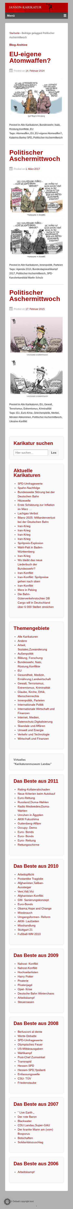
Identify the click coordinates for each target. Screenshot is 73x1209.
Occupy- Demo (27, 827)
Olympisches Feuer (30, 1044)
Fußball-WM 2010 (29, 934)
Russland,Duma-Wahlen (33, 802)
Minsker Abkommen (20, 417)
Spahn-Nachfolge (29, 487)
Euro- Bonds (26, 832)
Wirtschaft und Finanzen (33, 738)
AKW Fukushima (28, 819)
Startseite (14, 33)
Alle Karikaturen (29, 124)
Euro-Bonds (25, 904)
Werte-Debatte (27, 1036)
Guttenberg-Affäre (29, 823)
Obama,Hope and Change (35, 908)
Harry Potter (25, 976)
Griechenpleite (42, 413)
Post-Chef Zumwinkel (31, 1057)
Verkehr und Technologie (33, 734)
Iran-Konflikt (25, 572)
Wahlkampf (25, 1053)
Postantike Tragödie (30, 878)
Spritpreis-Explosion (30, 543)
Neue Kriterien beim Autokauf (36, 793)
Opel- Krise (25, 989)
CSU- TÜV (24, 1078)
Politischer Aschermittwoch (48, 137)
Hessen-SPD (26, 1065)
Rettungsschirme (28, 844)
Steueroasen (26, 1002)
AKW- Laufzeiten (28, 921)
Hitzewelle (24, 500)
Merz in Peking (27, 589)
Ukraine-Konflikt (18, 421)
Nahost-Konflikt (27, 968)
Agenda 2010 (23, 269)
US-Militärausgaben (30, 1048)
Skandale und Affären (31, 725)
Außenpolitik (25, 653)
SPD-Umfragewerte (30, 483)
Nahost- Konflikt (28, 963)
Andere (22, 640)
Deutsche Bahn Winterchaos (36, 993)
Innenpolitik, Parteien (51, 265)
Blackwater (25, 1121)
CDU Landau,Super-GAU (34, 1125)
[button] (7, 1201)
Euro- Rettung (27, 840)
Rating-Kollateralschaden (34, 789)
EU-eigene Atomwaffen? (30, 57)
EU (31, 129)
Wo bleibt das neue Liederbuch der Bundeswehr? (30, 564)
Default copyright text (23, 1201)
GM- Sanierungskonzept (33, 900)
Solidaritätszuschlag (30, 1142)
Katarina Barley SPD (20, 137)
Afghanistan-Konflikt (30, 895)
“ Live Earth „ (26, 1112)
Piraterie (23, 980)
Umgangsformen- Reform (34, 917)
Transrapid (24, 1061)
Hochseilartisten (28, 972)
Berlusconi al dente (30, 1031)
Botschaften (25, 1138)
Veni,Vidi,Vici (26, 891)
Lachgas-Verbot (28, 513)
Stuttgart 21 (25, 929)
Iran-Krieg (24, 526)
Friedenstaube (27, 1082)
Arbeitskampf (26, 997)
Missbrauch (25, 912)
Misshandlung (26, 925)
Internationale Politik (31, 704)
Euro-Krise (27, 413)
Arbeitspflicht (26, 874)
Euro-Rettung (26, 798)
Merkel (55, 413)
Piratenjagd (25, 985)
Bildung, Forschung (30, 657)
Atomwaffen (22, 133)
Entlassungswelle (29, 1074)
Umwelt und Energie (31, 730)
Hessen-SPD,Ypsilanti (31, 1070)
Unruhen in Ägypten (30, 815)
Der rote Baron (27, 1116)
